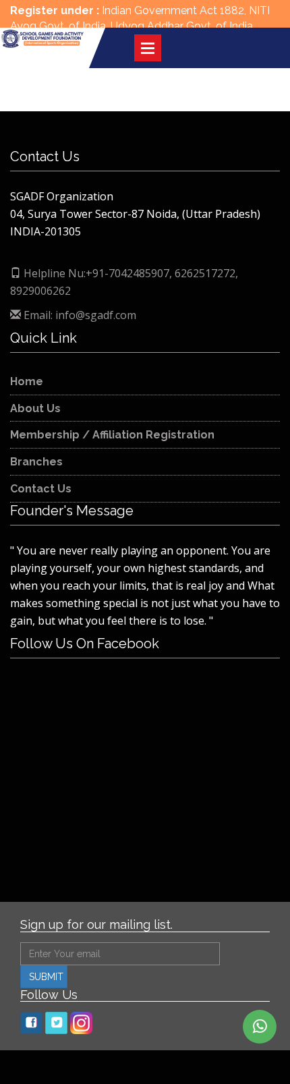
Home (26, 381)
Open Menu (147, 47)
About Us (35, 408)
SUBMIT (46, 976)
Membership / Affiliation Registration (112, 434)
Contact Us (40, 488)
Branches (36, 461)
